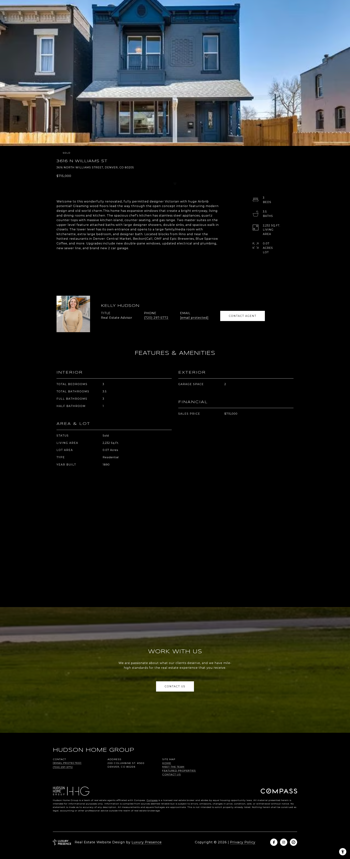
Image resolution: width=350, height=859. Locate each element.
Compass (152, 800)
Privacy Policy (242, 842)
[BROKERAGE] (293, 842)
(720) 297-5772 (156, 317)
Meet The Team (173, 766)
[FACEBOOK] (273, 842)
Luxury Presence (147, 842)
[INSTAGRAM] (283, 842)
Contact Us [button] (175, 686)
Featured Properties (179, 770)
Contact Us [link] (171, 774)
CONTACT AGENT (242, 316)
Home (166, 763)
